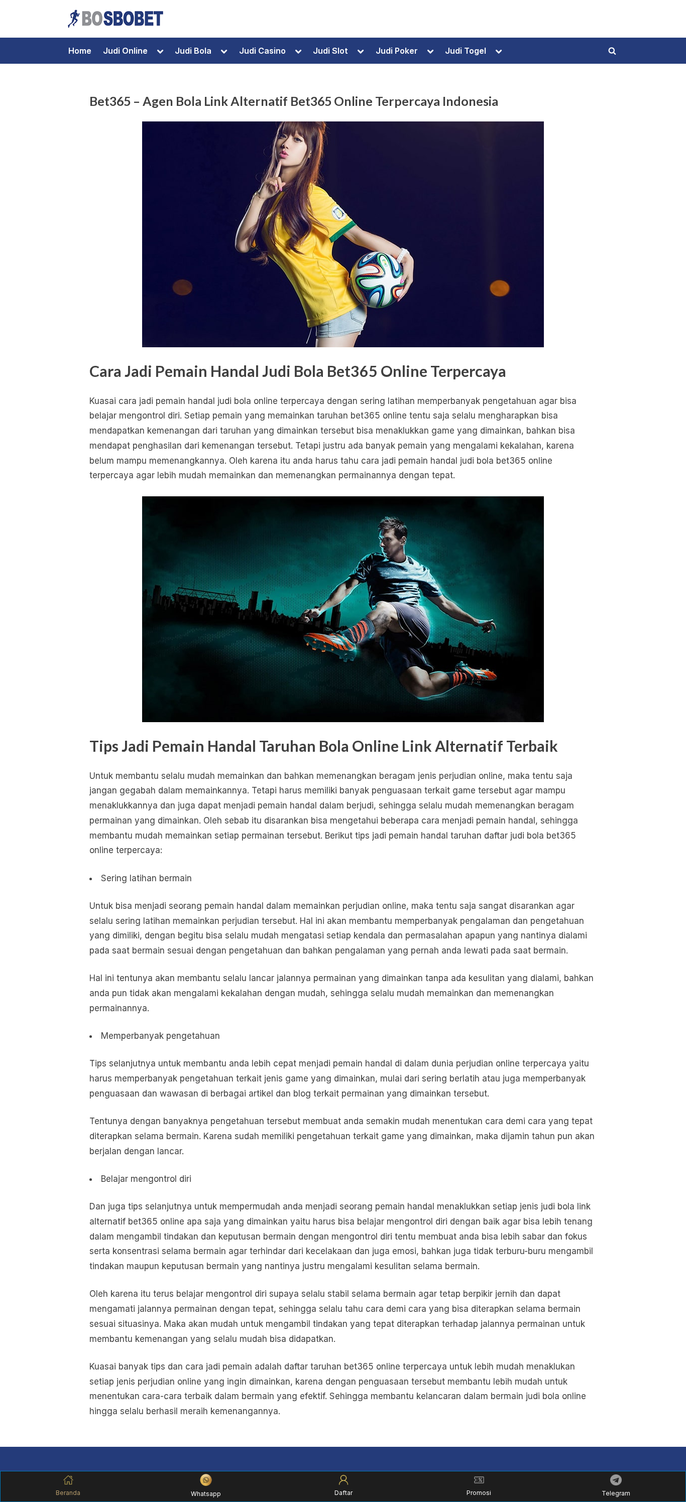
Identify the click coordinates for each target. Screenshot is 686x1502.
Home (79, 51)
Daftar (343, 1492)
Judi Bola (193, 51)
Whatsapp (206, 1493)
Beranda (68, 1492)
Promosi (479, 1492)
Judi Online (125, 51)
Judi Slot (330, 51)
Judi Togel (465, 51)
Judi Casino (262, 51)
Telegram (616, 1493)
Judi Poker (397, 51)
